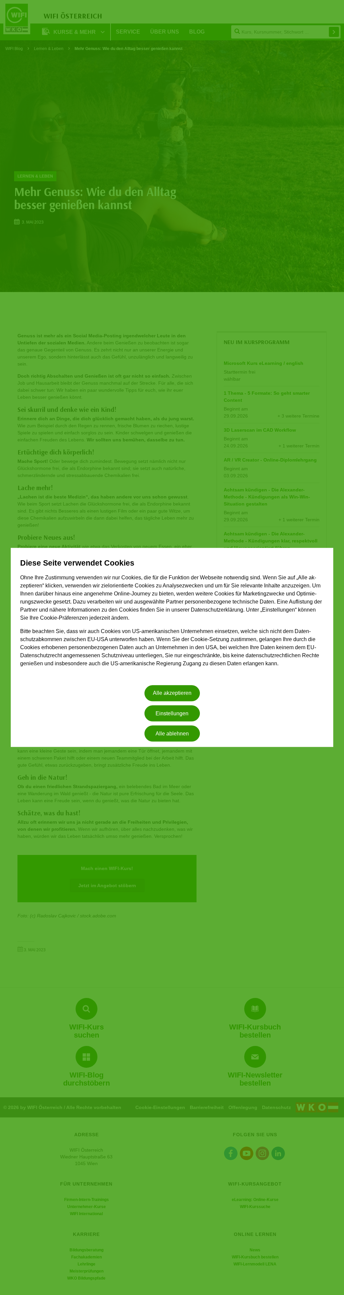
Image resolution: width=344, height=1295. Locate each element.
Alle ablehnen (172, 733)
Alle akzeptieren (172, 693)
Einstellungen (172, 713)
